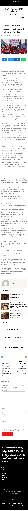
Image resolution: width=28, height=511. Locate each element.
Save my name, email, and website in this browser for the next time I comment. (14, 430)
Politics (3, 469)
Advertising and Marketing (14, 347)
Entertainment (4, 471)
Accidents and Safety (14, 329)
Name (4, 408)
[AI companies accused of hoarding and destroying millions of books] (5, 297)
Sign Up (5, 4)
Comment (5, 390)
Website (4, 421)
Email (4, 414)
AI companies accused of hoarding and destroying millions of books (17, 295)
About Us (16, 4)
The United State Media (14, 10)
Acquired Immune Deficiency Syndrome (14, 338)
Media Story (4, 479)
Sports (3, 475)
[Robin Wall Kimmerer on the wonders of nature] (5, 315)
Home (2, 466)
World (2, 467)
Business (3, 473)
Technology (4, 477)
